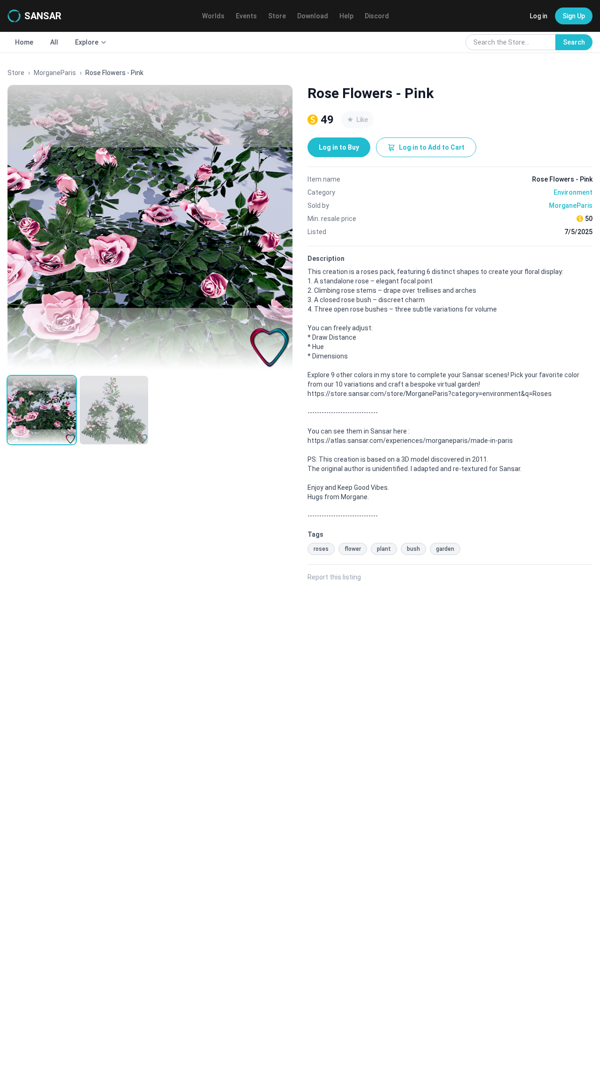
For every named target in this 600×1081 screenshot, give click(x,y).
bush (413, 549)
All (54, 42)
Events (246, 16)
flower (353, 549)
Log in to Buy (339, 147)
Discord (377, 16)
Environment (573, 192)
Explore (86, 42)
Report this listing (334, 577)
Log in (539, 16)
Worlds (213, 16)
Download (312, 16)
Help (346, 16)
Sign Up (573, 16)
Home (24, 42)
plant (384, 549)
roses (321, 549)
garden (445, 549)
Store (277, 16)
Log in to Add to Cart (432, 147)
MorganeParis (55, 72)
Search (574, 42)
